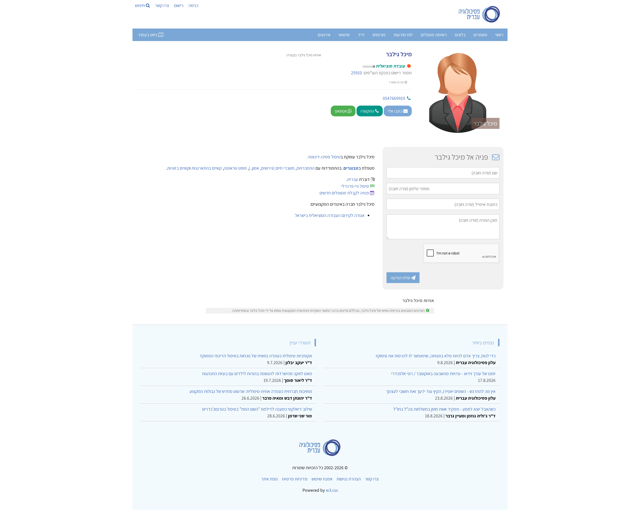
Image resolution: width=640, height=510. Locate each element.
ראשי (499, 35)
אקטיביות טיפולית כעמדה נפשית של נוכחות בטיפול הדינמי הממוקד (256, 356)
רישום (179, 5)
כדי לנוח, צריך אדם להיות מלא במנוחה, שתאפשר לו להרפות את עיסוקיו (436, 356)
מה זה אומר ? (396, 82)
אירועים (324, 35)
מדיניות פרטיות (295, 479)
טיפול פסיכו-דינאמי (324, 157)
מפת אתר (269, 479)
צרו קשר (162, 5)
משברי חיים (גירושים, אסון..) (271, 168)
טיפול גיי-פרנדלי (355, 186)
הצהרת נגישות (348, 479)
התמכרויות (305, 168)
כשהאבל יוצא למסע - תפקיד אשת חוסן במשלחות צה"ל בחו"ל (444, 409)
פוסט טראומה (235, 168)
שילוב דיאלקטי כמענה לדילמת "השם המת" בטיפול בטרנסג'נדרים (257, 409)
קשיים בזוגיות (178, 168)
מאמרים (480, 35)
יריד (361, 35)
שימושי (344, 35)
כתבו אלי (395, 111)
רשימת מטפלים (434, 35)
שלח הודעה (400, 278)
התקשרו (367, 111)
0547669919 (394, 98)
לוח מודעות (403, 35)
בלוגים (460, 35)
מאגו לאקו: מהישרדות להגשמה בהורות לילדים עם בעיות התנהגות (257, 373)
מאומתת (367, 66)
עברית (352, 179)
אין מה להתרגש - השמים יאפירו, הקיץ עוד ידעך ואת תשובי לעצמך (441, 391)
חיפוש (140, 5)
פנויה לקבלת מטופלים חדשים (344, 193)
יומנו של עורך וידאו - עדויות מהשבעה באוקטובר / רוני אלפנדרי (443, 373)
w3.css (332, 490)
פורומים (379, 35)
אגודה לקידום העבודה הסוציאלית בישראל (329, 215)
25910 (356, 73)
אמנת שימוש (322, 479)
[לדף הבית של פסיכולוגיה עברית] (480, 14)
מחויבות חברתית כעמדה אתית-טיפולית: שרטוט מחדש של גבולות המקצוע (251, 391)
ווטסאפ (341, 111)
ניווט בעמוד (148, 35)
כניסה (193, 5)
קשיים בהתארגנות (207, 168)
